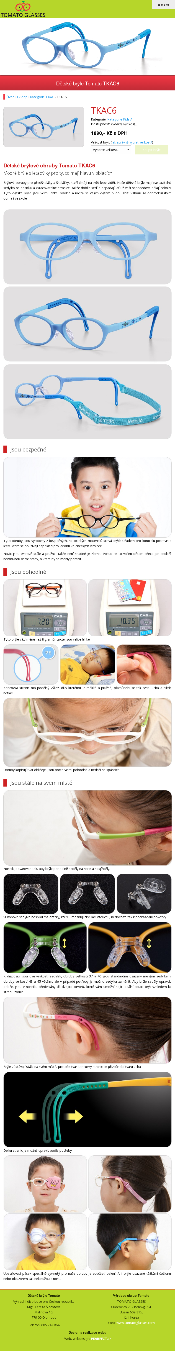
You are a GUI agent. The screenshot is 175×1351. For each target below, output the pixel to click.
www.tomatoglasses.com (135, 1322)
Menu (164, 5)
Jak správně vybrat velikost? (132, 142)
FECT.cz (101, 1338)
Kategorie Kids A (119, 119)
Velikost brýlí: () (122, 142)
